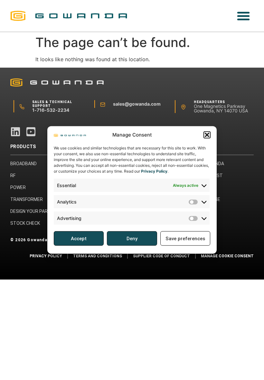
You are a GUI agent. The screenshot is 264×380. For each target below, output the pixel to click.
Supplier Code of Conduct (161, 256)
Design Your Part (30, 211)
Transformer (26, 199)
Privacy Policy (154, 171)
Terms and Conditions (97, 256)
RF (12, 175)
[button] (207, 135)
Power (18, 187)
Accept (79, 239)
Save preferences (185, 239)
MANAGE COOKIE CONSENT (227, 256)
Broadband (23, 163)
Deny (132, 239)
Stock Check (25, 223)
